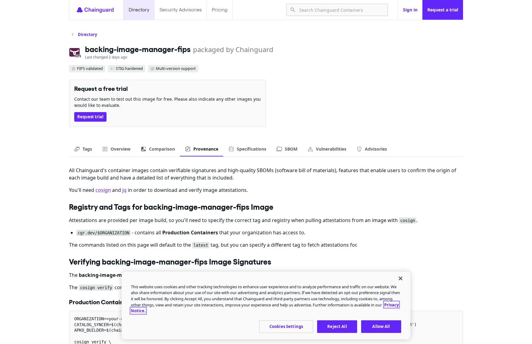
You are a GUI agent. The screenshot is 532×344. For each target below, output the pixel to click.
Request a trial (442, 10)
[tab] (83, 149)
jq (124, 190)
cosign (103, 190)
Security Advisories (180, 10)
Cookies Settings (286, 326)
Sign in (410, 10)
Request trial (90, 116)
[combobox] (341, 10)
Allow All (381, 326)
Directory (139, 10)
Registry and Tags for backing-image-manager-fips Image (171, 207)
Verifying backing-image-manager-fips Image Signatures (170, 261)
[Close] (400, 278)
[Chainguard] (95, 10)
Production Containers (100, 302)
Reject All (337, 326)
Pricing (220, 10)
